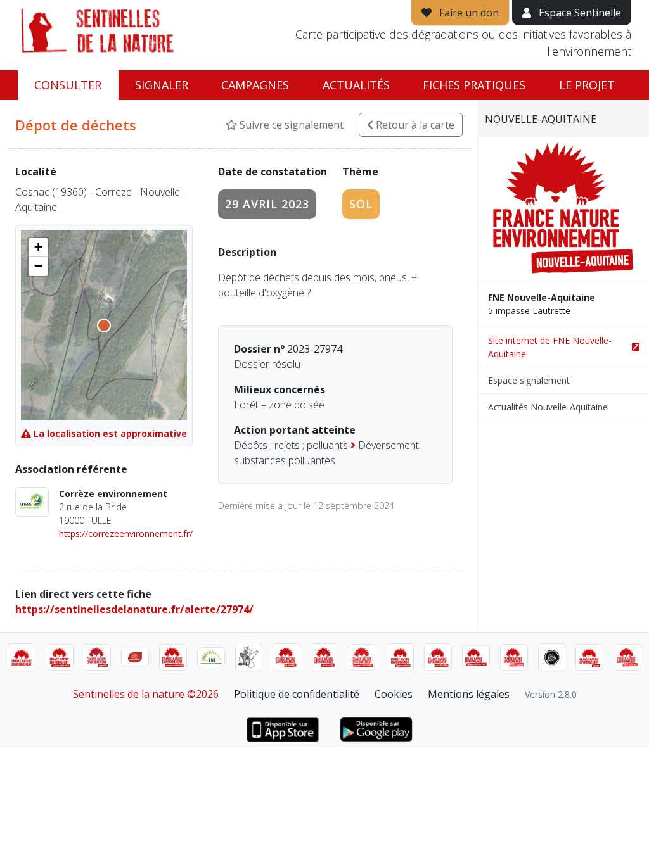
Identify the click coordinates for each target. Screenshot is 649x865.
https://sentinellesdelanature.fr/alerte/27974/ (134, 609)
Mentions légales (469, 694)
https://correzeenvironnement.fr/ (126, 533)
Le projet (587, 84)
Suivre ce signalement (290, 125)
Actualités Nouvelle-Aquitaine (548, 407)
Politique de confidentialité (296, 694)
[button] (38, 247)
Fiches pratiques (474, 84)
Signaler (161, 84)
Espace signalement (529, 380)
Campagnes (255, 84)
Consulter (67, 84)
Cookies (394, 694)
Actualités (356, 84)
